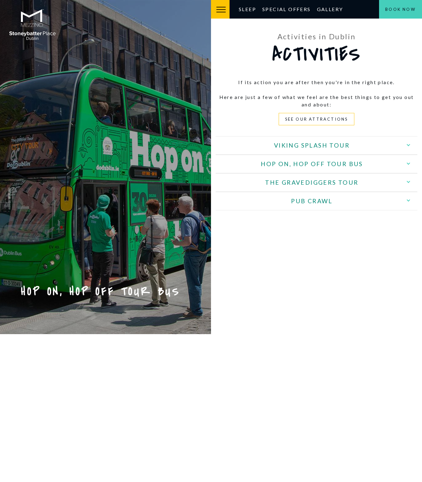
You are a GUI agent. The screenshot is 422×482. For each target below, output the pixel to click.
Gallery (330, 9)
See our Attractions (316, 119)
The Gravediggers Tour (311, 182)
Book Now (400, 9)
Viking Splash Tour (312, 145)
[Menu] (220, 9)
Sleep (247, 9)
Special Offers (286, 9)
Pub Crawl (312, 200)
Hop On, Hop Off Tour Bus (312, 163)
